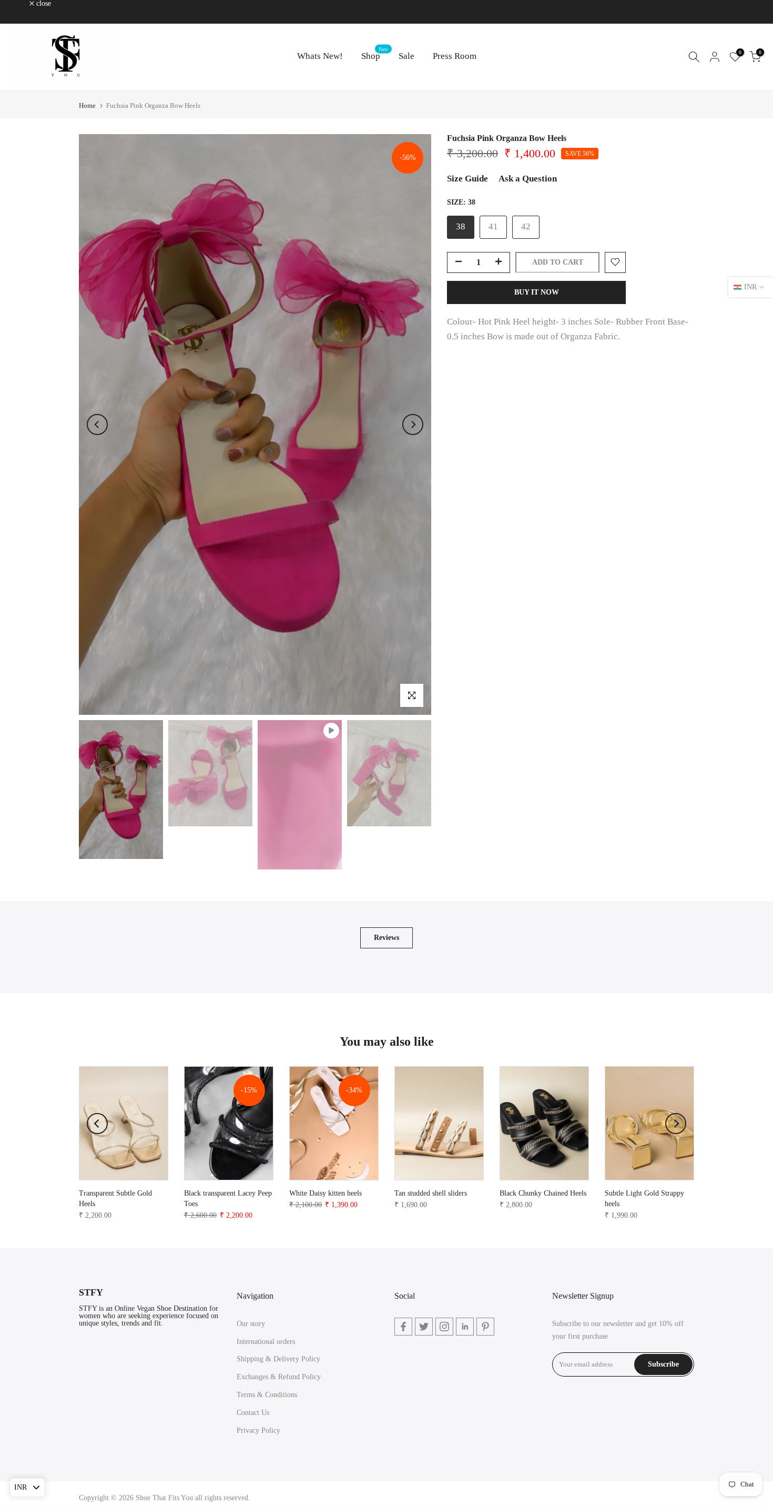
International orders (266, 1342)
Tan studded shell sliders (430, 1193)
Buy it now (536, 292)
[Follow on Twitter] (424, 1327)
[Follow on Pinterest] (485, 1327)
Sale (406, 56)
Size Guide (467, 179)
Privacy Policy (258, 1430)
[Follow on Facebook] (403, 1327)
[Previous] (97, 424)
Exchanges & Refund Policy (279, 1377)
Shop (375, 55)
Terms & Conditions (267, 1395)
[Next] (412, 424)
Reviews (386, 938)
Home (87, 105)
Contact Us (253, 1413)
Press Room (454, 56)
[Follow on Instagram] (444, 1327)
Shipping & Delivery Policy (278, 1359)
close (21, 3)
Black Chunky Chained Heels (543, 1193)
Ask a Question (528, 179)
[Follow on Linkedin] (465, 1327)
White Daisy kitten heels (325, 1193)
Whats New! (320, 56)
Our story (251, 1324)
